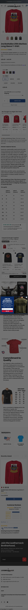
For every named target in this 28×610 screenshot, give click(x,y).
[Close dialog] (26, 297)
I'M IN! (7, 311)
